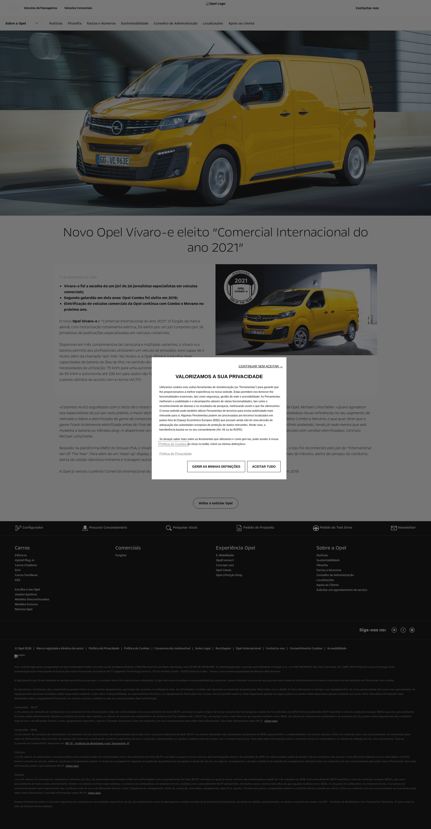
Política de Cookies (173, 444)
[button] (261, 366)
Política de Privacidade (175, 453)
